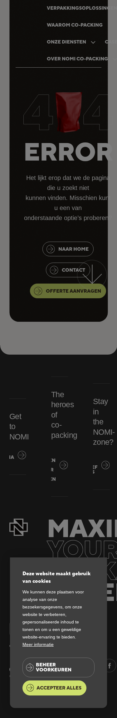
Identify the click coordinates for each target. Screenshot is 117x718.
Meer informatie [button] (38, 644)
